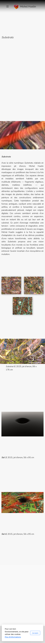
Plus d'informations (13, 637)
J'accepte (35, 633)
